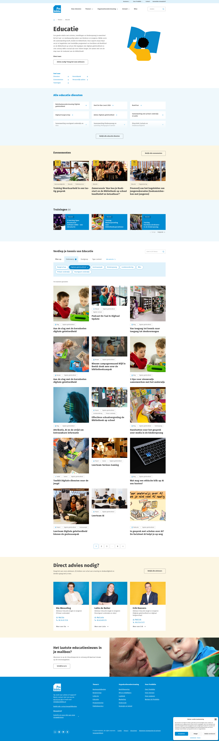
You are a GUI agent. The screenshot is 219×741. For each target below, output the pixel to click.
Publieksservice (98, 706)
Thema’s (88, 9)
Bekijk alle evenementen (153, 153)
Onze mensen (149, 693)
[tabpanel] (109, 269)
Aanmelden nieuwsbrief (159, 1)
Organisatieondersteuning (107, 9)
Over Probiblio (137, 1)
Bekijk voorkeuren (209, 733)
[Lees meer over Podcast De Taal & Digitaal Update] (109, 309)
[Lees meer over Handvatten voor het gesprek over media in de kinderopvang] (148, 410)
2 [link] (101, 546)
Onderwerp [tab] (71, 259)
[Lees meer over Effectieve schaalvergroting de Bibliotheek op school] (109, 410)
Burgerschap (97, 693)
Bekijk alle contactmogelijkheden (65, 706)
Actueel (125, 9)
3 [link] (106, 546)
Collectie (96, 696)
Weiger (196, 733)
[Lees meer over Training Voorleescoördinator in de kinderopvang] (148, 222)
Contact (148, 1)
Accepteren (181, 733)
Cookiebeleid (193, 737)
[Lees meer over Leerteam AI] (109, 512)
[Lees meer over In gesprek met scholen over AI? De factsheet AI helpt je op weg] (148, 512)
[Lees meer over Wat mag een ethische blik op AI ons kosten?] (148, 461)
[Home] (54, 20)
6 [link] (117, 546)
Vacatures (126, 1)
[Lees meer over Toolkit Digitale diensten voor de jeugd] (71, 461)
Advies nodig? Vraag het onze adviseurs (71, 62)
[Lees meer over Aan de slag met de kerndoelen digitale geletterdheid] (71, 309)
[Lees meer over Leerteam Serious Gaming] (109, 461)
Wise (135, 9)
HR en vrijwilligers (125, 693)
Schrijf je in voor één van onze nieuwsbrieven (64, 716)
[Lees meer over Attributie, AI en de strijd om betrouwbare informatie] (71, 410)
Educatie (96, 699)
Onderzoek (122, 703)
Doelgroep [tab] (84, 259)
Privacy (198, 737)
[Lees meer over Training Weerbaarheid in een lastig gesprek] (71, 179)
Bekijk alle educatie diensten (109, 136)
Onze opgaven (150, 696)
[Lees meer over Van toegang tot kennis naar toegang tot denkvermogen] (148, 309)
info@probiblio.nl (59, 702)
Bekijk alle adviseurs (155, 571)
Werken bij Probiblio (152, 699)
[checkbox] (61, 267)
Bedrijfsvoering (124, 689)
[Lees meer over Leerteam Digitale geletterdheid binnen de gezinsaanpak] (71, 512)
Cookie (120, 730)
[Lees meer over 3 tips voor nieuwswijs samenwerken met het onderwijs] (148, 360)
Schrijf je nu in (62, 666)
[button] (215, 719)
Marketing (122, 699)
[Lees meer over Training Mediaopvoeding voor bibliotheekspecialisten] (109, 222)
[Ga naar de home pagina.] (57, 9)
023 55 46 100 (58, 699)
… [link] (112, 546)
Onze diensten (76, 9)
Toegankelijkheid (98, 733)
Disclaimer (133, 730)
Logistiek (122, 696)
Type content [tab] (97, 259)
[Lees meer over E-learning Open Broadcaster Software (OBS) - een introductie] (71, 222)
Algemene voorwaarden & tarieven (150, 730)
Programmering (98, 703)
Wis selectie (110, 259)
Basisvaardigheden (99, 689)
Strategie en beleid (125, 706)
